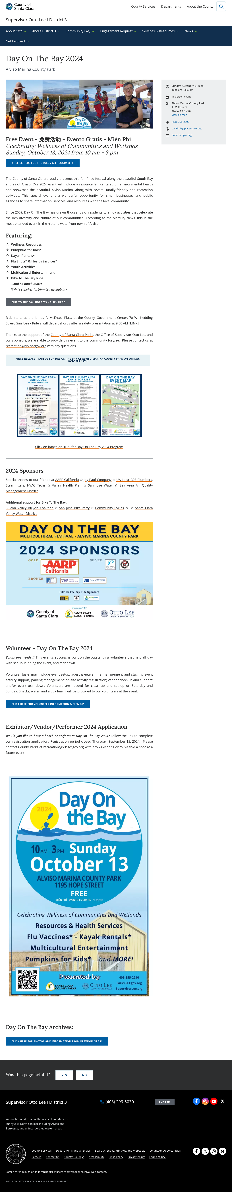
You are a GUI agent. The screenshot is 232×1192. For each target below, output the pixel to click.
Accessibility (96, 1157)
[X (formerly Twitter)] (205, 1151)
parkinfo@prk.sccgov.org (187, 128)
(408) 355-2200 (180, 121)
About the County (200, 6)
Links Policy (116, 1157)
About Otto (14, 31)
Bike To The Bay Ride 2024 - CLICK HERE (38, 302)
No (84, 1075)
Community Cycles (109, 508)
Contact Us (53, 1157)
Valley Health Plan (67, 485)
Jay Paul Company (97, 479)
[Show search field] (221, 6)
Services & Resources (158, 31)
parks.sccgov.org (182, 135)
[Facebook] (196, 1151)
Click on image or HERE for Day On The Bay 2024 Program (79, 447)
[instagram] (205, 1101)
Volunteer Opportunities (165, 1150)
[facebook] (196, 1101)
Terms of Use (157, 1157)
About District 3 (44, 31)
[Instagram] (214, 1151)
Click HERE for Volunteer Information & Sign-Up (48, 704)
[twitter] (222, 1101)
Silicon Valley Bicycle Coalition (29, 508)
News (189, 31)
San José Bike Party (74, 508)
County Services (143, 6)
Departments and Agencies (73, 1150)
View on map (179, 115)
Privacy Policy (136, 1157)
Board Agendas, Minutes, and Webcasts (120, 1150)
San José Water (100, 485)
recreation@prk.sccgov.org (26, 346)
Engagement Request (116, 31)
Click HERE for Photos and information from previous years (57, 1041)
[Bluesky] (222, 1151)
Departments (171, 6)
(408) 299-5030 (119, 1102)
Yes (64, 1075)
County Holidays (74, 1157)
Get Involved (15, 41)
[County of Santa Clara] (20, 7)
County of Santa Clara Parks (72, 334)
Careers (37, 1157)
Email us (164, 1102)
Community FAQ (78, 31)
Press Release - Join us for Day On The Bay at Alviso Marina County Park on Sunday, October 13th (77, 360)
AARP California (67, 479)
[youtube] (214, 1101)
